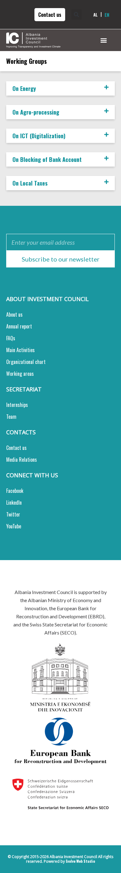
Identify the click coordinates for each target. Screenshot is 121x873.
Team (11, 416)
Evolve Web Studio (80, 861)
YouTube (13, 526)
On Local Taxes (29, 183)
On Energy (24, 88)
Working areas (20, 373)
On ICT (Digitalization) (38, 136)
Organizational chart (26, 362)
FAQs (10, 338)
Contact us (16, 447)
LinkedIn (14, 502)
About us (14, 314)
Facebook (14, 490)
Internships (17, 404)
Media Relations (21, 459)
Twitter (13, 514)
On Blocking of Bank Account (47, 159)
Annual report (19, 326)
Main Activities (20, 350)
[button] (78, 14)
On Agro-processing (35, 112)
